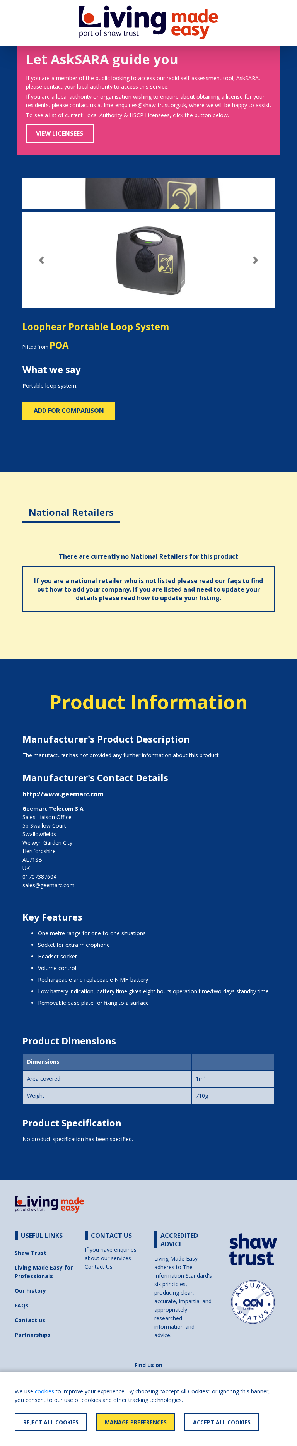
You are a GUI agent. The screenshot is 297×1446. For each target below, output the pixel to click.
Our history (30, 1290)
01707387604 (39, 876)
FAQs (22, 1305)
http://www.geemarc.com (63, 794)
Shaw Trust (30, 1252)
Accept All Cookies (222, 1422)
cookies (44, 1391)
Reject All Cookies (51, 1422)
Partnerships (33, 1334)
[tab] (71, 506)
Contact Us (99, 1266)
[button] (41, 260)
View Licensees (59, 133)
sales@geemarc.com (48, 885)
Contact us (30, 1320)
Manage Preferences (136, 1422)
